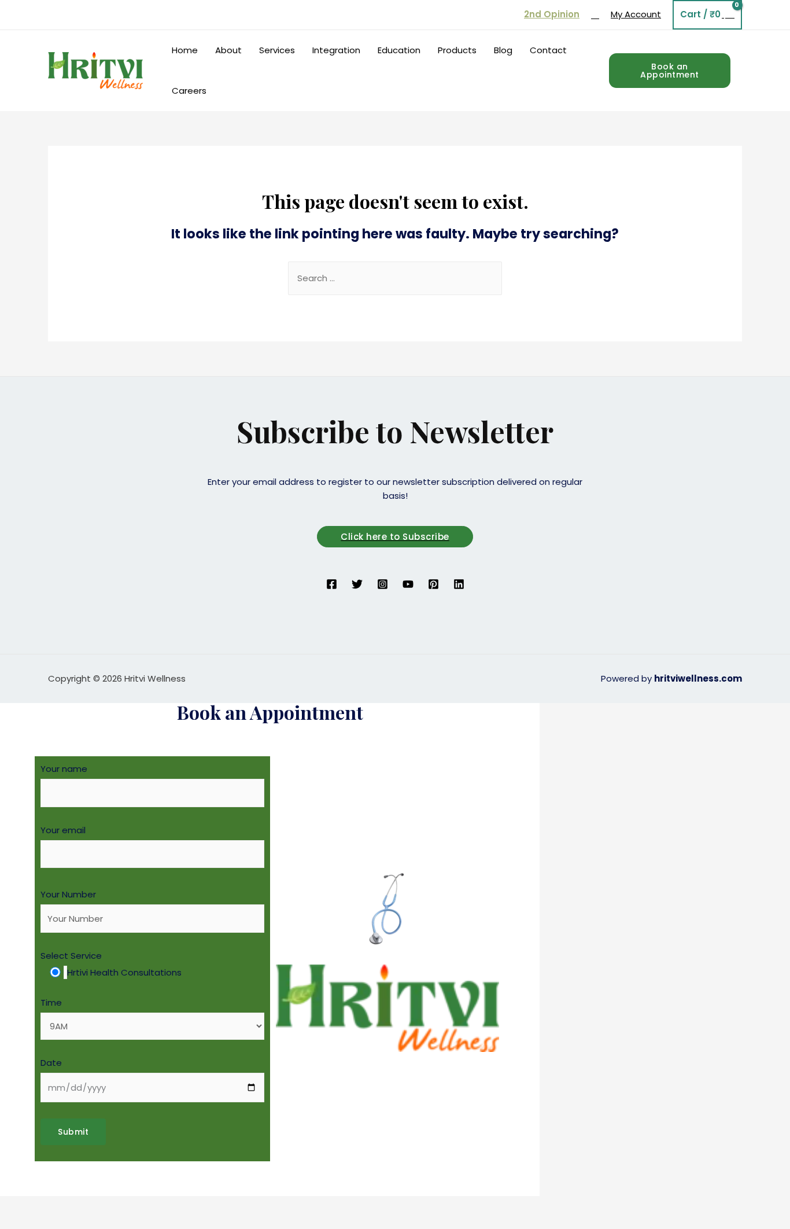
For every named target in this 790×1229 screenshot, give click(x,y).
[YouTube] (408, 584)
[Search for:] (395, 278)
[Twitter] (357, 584)
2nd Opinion (551, 14)
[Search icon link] (595, 15)
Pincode (539, 876)
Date (51, 1063)
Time (51, 1002)
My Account (636, 14)
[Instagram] (382, 584)
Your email (63, 830)
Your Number (68, 894)
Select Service (111, 964)
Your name (63, 769)
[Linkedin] (458, 584)
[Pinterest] (433, 584)
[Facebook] (331, 584)
